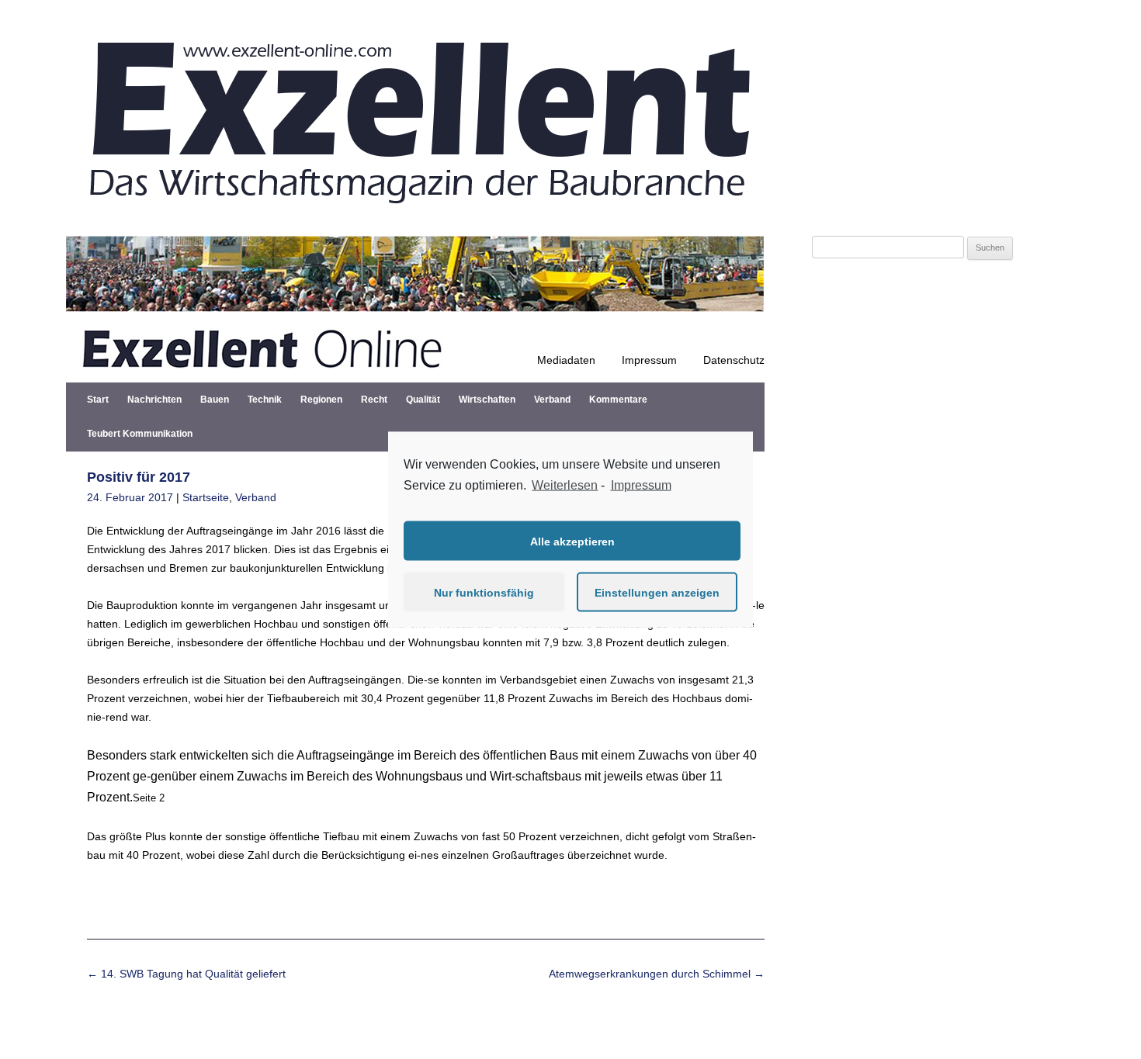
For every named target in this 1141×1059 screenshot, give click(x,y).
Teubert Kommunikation (139, 433)
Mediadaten (566, 360)
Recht (374, 399)
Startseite (205, 497)
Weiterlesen (565, 484)
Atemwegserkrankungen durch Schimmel (657, 973)
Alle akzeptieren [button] (572, 541)
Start (98, 399)
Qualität (423, 399)
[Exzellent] (415, 217)
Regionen (321, 399)
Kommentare (618, 399)
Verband (552, 399)
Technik (265, 399)
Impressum (649, 360)
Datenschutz (734, 360)
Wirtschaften (487, 399)
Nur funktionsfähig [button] (484, 592)
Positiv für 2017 (138, 477)
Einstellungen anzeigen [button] (657, 592)
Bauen (214, 399)
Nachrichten (154, 399)
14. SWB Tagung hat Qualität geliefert (186, 973)
